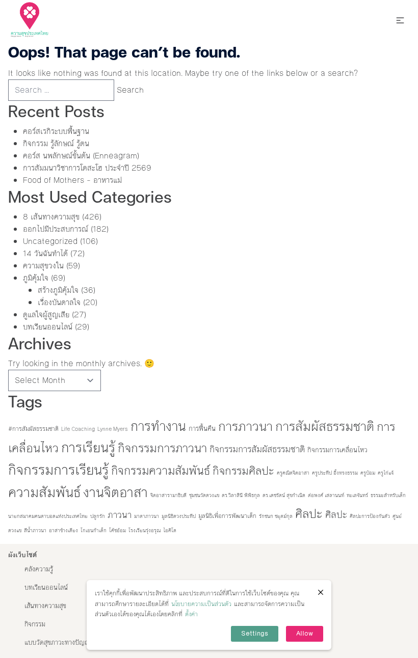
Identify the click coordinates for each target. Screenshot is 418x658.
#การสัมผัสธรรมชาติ (33, 428)
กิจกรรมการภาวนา (162, 448)
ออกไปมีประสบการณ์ (55, 229)
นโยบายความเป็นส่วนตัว (201, 604)
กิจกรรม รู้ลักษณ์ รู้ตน (56, 143)
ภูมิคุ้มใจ (35, 278)
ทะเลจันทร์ (357, 495)
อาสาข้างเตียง (63, 530)
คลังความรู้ (38, 569)
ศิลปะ (309, 514)
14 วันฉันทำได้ (45, 253)
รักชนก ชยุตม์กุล (276, 516)
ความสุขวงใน (43, 265)
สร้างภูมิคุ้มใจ (58, 290)
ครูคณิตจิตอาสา (293, 473)
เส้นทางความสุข (45, 606)
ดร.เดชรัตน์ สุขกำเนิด (284, 495)
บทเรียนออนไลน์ (47, 327)
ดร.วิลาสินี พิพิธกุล (241, 495)
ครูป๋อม (367, 473)
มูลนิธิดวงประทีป (179, 516)
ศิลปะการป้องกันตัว (370, 516)
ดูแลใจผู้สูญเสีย (46, 314)
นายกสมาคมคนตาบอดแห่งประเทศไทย (48, 516)
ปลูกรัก (97, 516)
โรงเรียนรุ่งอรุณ (144, 530)
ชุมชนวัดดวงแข (204, 495)
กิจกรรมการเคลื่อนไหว (337, 450)
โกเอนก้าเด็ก (94, 530)
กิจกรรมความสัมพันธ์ (160, 470)
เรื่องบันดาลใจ (59, 302)
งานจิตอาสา (115, 492)
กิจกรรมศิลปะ (243, 470)
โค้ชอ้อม (117, 530)
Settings (254, 633)
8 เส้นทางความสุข (51, 217)
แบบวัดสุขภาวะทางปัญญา (58, 643)
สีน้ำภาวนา (35, 530)
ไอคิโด (169, 530)
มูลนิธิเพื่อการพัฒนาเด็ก (227, 515)
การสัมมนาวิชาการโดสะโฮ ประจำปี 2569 (87, 168)
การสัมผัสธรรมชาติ (324, 426)
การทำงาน (158, 426)
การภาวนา (245, 426)
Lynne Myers (112, 429)
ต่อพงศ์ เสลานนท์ (326, 495)
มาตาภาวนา (146, 516)
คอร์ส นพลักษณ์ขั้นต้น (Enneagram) (81, 155)
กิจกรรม (34, 624)
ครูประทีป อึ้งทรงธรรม (335, 473)
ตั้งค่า (191, 614)
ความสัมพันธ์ (44, 492)
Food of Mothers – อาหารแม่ (72, 180)
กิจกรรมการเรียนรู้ (58, 470)
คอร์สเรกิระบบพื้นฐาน (56, 131)
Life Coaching (78, 429)
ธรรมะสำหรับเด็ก (388, 495)
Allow (304, 633)
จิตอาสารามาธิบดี (168, 495)
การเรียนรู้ (88, 447)
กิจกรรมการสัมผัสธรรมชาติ (257, 449)
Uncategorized (50, 241)
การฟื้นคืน (202, 428)
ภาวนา (120, 515)
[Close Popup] (320, 592)
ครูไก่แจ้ (386, 473)
